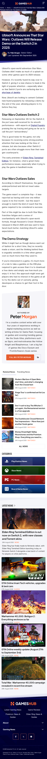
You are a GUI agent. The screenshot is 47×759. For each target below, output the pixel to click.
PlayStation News (19, 461)
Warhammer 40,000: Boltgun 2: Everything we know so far (18, 618)
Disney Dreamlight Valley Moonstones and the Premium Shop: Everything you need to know (28, 435)
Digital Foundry (38, 125)
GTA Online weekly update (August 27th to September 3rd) (22, 651)
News (9, 8)
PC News (15, 480)
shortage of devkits (11, 92)
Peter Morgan (15, 53)
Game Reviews (34, 710)
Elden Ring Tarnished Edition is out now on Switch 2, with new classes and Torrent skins (22, 535)
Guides (17, 589)
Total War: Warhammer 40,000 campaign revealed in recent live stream (23, 684)
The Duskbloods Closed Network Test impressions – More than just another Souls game (29, 421)
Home (2, 8)
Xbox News (16, 470)
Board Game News (19, 489)
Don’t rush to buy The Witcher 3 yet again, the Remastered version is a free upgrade (30, 408)
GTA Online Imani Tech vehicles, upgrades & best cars (23, 585)
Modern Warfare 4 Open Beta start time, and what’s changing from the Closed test (29, 382)
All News (23, 446)
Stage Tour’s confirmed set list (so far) (30, 393)
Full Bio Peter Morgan (20, 357)
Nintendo (31, 388)
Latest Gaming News (12, 710)
